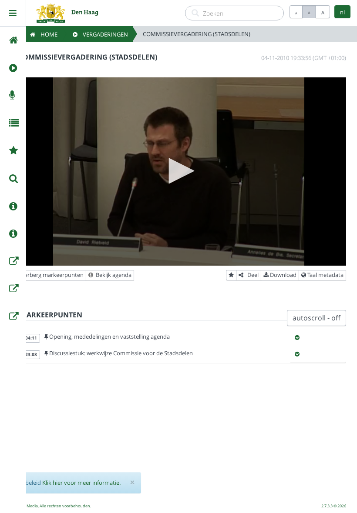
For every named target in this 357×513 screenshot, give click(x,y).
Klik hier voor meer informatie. (81, 482)
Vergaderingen (102, 34)
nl (342, 12)
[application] (178, 171)
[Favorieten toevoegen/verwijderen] (231, 275)
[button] (178, 171)
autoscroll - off (316, 318)
